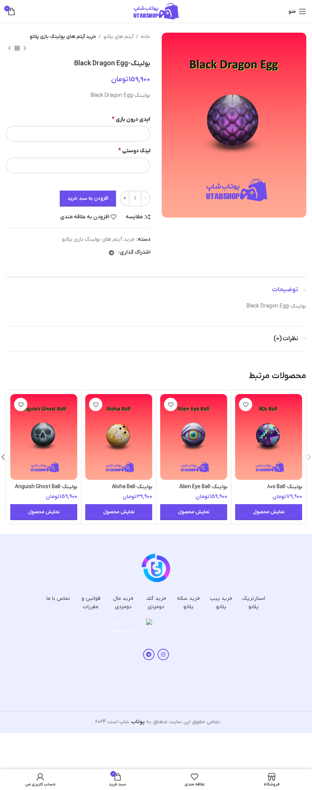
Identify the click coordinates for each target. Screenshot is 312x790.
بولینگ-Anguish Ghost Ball (46, 486)
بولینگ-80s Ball (284, 486)
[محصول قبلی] (25, 48)
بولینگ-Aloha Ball (132, 486)
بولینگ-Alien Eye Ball (203, 486)
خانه (145, 36)
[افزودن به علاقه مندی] (245, 404)
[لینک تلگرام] (111, 253)
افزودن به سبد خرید (87, 198)
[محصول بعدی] (9, 48)
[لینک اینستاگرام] (163, 654)
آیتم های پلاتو (118, 36)
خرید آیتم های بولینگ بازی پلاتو (63, 36)
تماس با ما (58, 598)
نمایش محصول (269, 512)
